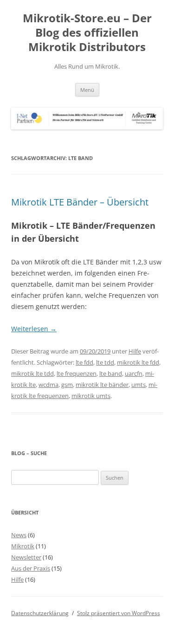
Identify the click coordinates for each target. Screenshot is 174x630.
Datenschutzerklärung (40, 613)
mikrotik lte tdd (32, 373)
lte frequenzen (77, 373)
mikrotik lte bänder (102, 384)
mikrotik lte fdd (138, 362)
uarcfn (133, 373)
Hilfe (135, 351)
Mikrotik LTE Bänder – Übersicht (79, 202)
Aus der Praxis (30, 568)
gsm (67, 384)
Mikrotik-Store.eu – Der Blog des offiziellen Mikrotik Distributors (87, 32)
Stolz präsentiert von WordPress (118, 613)
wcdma (48, 384)
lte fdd (84, 362)
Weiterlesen (34, 328)
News (18, 535)
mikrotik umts (90, 396)
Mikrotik (22, 546)
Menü (87, 89)
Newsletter (26, 557)
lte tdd (105, 362)
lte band (110, 373)
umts (138, 384)
